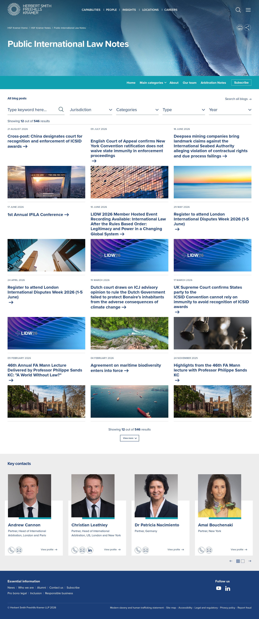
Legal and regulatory (206, 607)
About (174, 82)
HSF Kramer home (18, 27)
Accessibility (185, 607)
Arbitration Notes (213, 82)
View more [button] (128, 438)
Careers (170, 10)
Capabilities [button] (91, 10)
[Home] (33, 9)
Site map (171, 607)
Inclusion (36, 593)
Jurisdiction (80, 109)
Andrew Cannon (24, 525)
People (111, 10)
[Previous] (231, 561)
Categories (126, 109)
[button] (238, 10)
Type (167, 109)
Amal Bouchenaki (215, 525)
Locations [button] (150, 10)
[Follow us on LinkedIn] (227, 588)
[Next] (249, 561)
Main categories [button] (151, 82)
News (11, 587)
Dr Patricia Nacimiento (157, 525)
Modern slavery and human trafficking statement (137, 607)
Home (131, 82)
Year (213, 109)
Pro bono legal (17, 593)
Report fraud (244, 607)
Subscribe (241, 82)
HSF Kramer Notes (41, 27)
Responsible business (59, 593)
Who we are (26, 587)
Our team (189, 82)
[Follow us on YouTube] (218, 588)
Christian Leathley (89, 525)
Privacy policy (227, 607)
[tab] (238, 561)
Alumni (41, 587)
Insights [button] (129, 10)
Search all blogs (236, 98)
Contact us (56, 587)
